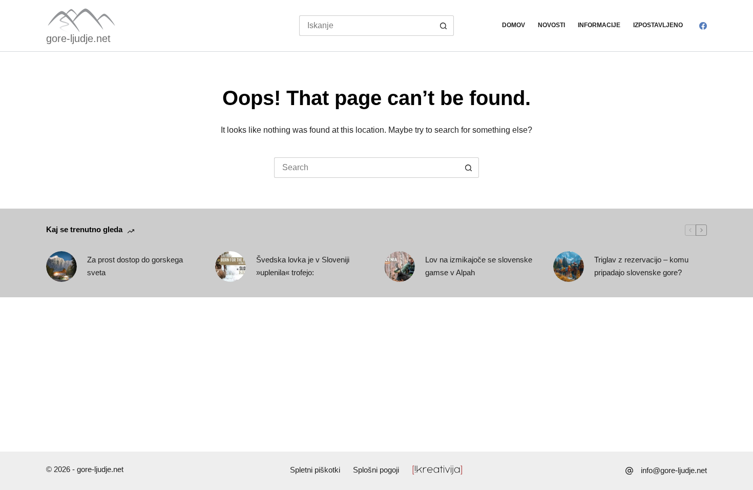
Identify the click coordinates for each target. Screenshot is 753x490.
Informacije (599, 25)
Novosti (551, 25)
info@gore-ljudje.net (674, 470)
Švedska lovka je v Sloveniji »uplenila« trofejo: (302, 266)
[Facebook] (703, 26)
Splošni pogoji (376, 469)
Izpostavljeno (658, 25)
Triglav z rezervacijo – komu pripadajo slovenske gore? (641, 266)
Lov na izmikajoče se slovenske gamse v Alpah (478, 266)
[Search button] (443, 25)
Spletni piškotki (315, 469)
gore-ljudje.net (78, 38)
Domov (513, 25)
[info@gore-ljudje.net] (629, 471)
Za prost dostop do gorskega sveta (135, 266)
